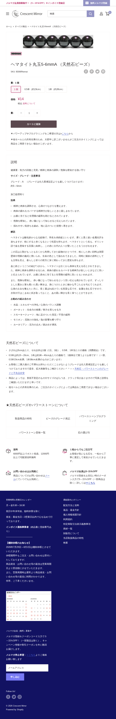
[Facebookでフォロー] (8, 697)
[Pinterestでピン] (92, 71)
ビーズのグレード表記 (58, 418)
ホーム (9, 26)
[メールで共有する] (103, 71)
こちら (65, 133)
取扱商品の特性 (23, 418)
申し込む (15, 677)
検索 (65, 542)
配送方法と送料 (71, 505)
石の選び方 (84, 432)
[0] (107, 14)
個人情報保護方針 (72, 514)
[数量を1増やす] (37, 113)
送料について (29, 103)
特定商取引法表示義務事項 (76, 524)
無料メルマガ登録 (98, 3)
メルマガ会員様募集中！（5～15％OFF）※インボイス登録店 (35, 3)
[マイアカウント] (101, 13)
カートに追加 (33, 124)
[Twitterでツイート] (97, 71)
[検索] (90, 13)
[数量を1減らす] (21, 113)
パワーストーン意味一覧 (32, 432)
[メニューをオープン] (7, 14)
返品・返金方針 (71, 510)
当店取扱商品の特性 (73, 538)
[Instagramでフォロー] (20, 697)
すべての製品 (21, 26)
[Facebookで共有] (86, 71)
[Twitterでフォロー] (14, 697)
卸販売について (71, 533)
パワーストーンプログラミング (92, 418)
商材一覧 (67, 528)
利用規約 (67, 519)
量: (12, 113)
